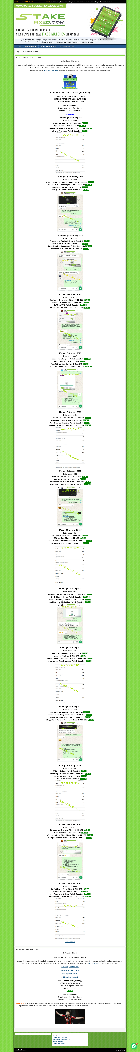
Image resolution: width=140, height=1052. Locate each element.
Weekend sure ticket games (70, 970)
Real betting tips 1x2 (59, 1043)
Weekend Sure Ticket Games (28, 57)
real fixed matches (95, 963)
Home (19, 46)
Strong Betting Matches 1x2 (61, 1039)
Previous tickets (70, 942)
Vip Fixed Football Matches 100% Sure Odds (32, 1)
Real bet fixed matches (60, 1037)
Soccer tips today (58, 1041)
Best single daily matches (70, 973)
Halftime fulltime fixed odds (70, 977)
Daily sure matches (31, 46)
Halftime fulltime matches (48, 46)
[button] (134, 1046)
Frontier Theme (120, 1050)
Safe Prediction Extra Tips (27, 949)
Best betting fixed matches (70, 967)
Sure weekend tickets (67, 46)
